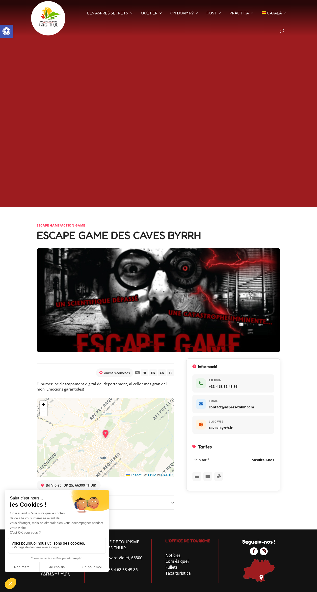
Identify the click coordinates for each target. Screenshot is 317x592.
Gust (212, 12)
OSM (152, 474)
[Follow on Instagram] (264, 551)
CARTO (167, 474)
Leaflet (135, 474)
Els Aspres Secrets (107, 12)
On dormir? (182, 12)
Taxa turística (178, 573)
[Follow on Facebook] (254, 551)
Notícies (173, 555)
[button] (6, 31)
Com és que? (177, 561)
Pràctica (239, 12)
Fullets (171, 567)
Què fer (149, 12)
